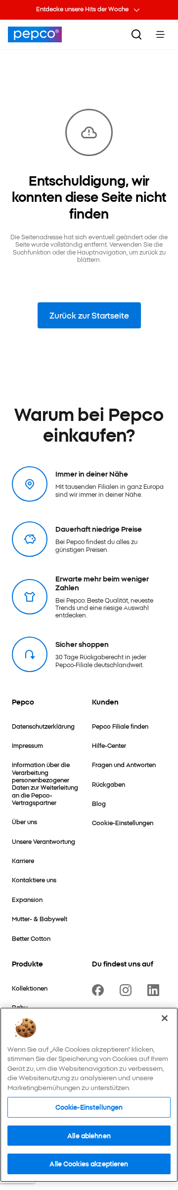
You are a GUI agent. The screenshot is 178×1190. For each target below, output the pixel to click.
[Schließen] (165, 1018)
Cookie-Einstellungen (89, 1106)
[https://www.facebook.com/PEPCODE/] (100, 990)
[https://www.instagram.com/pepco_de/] (127, 990)
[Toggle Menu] (160, 34)
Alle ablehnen (89, 1135)
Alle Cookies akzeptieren (88, 1163)
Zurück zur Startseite (89, 315)
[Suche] (136, 34)
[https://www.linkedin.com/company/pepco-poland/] (155, 990)
